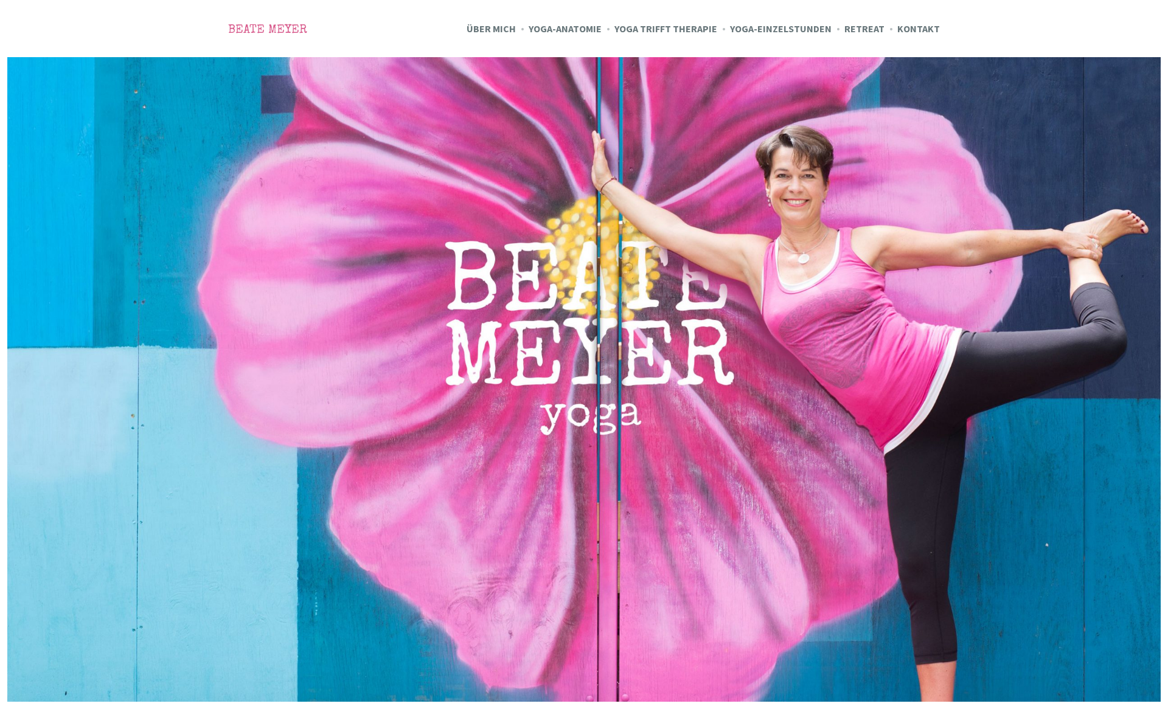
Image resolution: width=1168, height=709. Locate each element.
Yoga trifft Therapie (665, 28)
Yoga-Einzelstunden (781, 28)
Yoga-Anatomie (565, 28)
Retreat (864, 28)
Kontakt (918, 28)
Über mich (491, 28)
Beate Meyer (267, 30)
